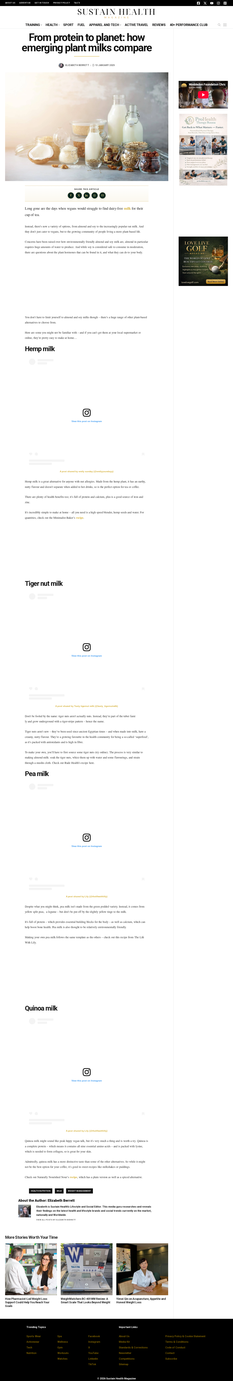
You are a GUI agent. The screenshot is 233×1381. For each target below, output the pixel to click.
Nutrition (31, 1353)
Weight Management (79, 1191)
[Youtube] (212, 3)
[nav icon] (225, 25)
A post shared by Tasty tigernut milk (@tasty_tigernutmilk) (86, 706)
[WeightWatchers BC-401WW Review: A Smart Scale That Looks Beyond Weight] (87, 1269)
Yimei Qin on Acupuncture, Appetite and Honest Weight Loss (141, 1300)
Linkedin (93, 1358)
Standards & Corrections (133, 1347)
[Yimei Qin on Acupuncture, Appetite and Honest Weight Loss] (142, 1269)
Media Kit (124, 1341)
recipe (79, 517)
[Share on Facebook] (71, 195)
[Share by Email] (102, 195)
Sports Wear (33, 1336)
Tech (29, 1347)
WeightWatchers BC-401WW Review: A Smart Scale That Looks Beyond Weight (85, 1300)
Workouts (63, 1353)
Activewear (32, 1341)
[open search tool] (219, 24)
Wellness (62, 1341)
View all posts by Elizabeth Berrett (56, 1220)
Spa (59, 1336)
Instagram (94, 1341)
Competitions (127, 1358)
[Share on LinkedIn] (87, 195)
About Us (124, 1336)
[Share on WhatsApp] (94, 195)
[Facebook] (198, 3)
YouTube (93, 1353)
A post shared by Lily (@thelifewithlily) (86, 896)
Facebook (94, 1336)
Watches (62, 1358)
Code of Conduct (175, 1347)
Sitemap (123, 1364)
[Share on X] (79, 195)
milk (127, 208)
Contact (170, 1353)
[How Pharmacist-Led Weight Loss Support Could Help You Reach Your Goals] (31, 1269)
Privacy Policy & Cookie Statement (185, 1336)
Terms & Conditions (176, 1341)
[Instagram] (218, 3)
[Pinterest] (225, 3)
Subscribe (171, 1358)
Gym (60, 1347)
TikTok (92, 1364)
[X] (205, 3)
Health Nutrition (40, 1191)
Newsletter (125, 1353)
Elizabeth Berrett (77, 65)
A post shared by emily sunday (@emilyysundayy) (86, 471)
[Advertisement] (87, 285)
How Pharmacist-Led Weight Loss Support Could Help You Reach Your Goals (27, 1302)
